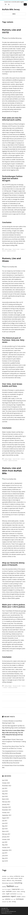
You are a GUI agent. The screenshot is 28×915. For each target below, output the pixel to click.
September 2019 (6, 850)
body (8, 876)
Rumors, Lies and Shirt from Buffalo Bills (12, 471)
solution (7, 899)
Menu (14, 14)
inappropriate (16, 889)
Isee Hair (22, 889)
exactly (4, 886)
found (16, 886)
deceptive (4, 878)
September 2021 (6, 815)
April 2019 (5, 861)
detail (12, 878)
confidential (17, 876)
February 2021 (6, 834)
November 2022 (6, 785)
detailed (16, 878)
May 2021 (5, 826)
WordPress (9, 913)
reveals (19, 896)
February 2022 (6, 802)
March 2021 (5, 831)
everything (18, 883)
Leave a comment (11, 250)
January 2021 (5, 837)
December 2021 (6, 807)
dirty (13, 880)
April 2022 (5, 796)
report (13, 896)
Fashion (22, 249)
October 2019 (6, 847)
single (3, 899)
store (12, 899)
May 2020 (5, 845)
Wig (7, 901)
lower (3, 891)
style (14, 899)
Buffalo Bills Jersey (11, 9)
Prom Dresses (19, 893)
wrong (14, 901)
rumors (4, 250)
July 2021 (4, 820)
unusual (4, 901)
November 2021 (6, 810)
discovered (18, 880)
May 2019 (5, 858)
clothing (11, 876)
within (10, 901)
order (3, 894)
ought (7, 894)
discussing (5, 883)
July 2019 (4, 853)
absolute (4, 876)
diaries (4, 880)
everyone (11, 883)
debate (22, 876)
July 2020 (4, 842)
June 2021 (5, 823)
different (8, 880)
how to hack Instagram (6, 889)
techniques (20, 899)
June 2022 (5, 791)
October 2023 (6, 783)
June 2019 (5, 855)
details (20, 878)
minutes (14, 891)
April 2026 (5, 780)
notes (18, 891)
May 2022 (5, 794)
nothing (23, 891)
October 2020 (6, 839)
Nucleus (3, 911)
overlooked (13, 894)
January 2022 (5, 804)
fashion (10, 886)
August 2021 (5, 818)
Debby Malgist (7, 249)
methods (9, 891)
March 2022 (5, 799)
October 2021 (6, 812)
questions (6, 896)
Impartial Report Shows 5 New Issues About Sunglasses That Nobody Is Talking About (14, 741)
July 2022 (4, 788)
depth (8, 878)
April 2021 (5, 829)
